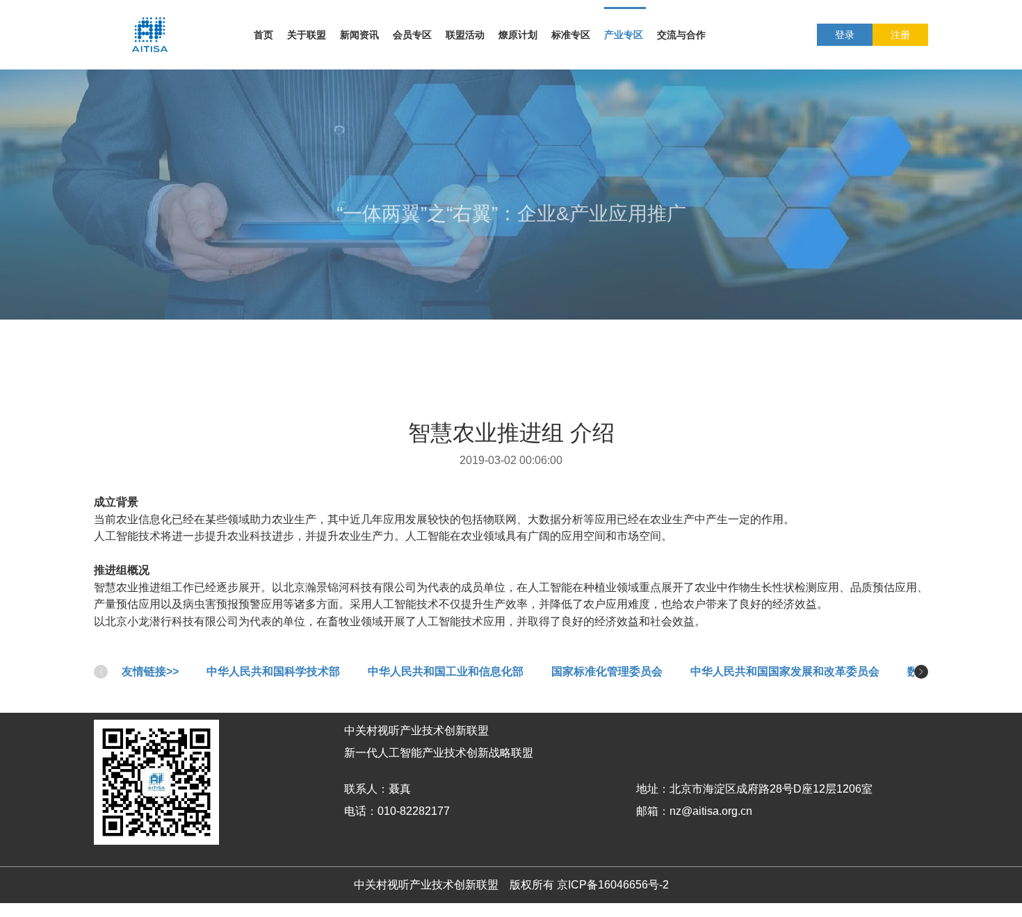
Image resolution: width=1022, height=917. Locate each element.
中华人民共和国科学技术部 (273, 671)
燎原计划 (517, 34)
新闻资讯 (359, 34)
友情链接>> (150, 671)
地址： (653, 789)
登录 (844, 34)
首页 (263, 34)
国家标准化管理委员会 (607, 671)
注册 (900, 34)
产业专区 (623, 34)
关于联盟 (306, 34)
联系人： (366, 789)
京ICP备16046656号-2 (613, 885)
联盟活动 (465, 34)
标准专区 (570, 34)
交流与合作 (681, 34)
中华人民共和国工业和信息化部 (446, 671)
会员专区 (412, 34)
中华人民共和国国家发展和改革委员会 (784, 671)
